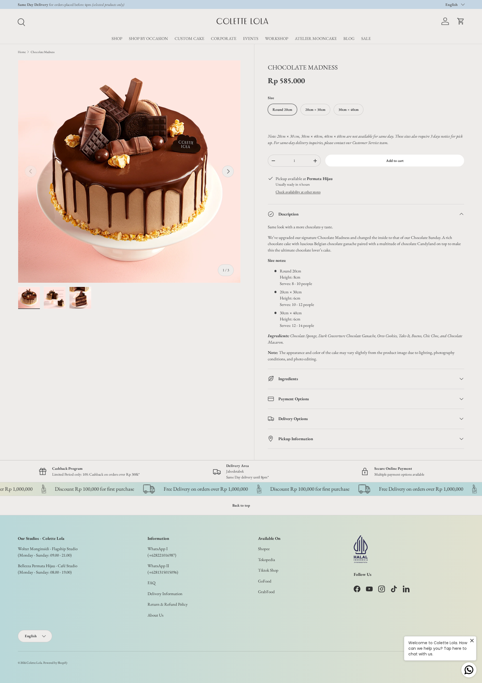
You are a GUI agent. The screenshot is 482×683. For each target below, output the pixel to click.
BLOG (349, 38)
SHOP (117, 38)
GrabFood (266, 591)
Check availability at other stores (298, 192)
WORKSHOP (276, 38)
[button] (461, 21)
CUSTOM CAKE (189, 38)
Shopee (264, 548)
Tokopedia (266, 559)
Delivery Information (165, 593)
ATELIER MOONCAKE (316, 38)
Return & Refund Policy (168, 604)
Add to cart (395, 160)
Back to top (241, 505)
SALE (366, 38)
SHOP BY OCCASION (148, 38)
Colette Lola (34, 663)
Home (22, 52)
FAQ (151, 582)
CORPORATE (223, 38)
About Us (155, 615)
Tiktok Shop (268, 570)
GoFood (264, 581)
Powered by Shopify (55, 663)
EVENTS (250, 38)
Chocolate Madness (43, 52)
